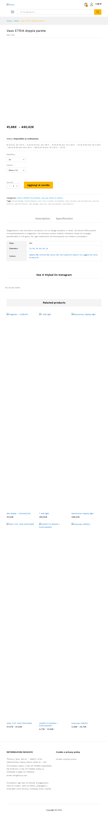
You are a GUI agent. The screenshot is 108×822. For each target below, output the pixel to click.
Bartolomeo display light (83, 513)
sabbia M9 (33, 255)
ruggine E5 (87, 255)
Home (9, 21)
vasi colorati (70, 201)
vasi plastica (67, 204)
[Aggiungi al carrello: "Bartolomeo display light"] (83, 509)
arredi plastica (30, 201)
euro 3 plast (48, 201)
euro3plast (59, 201)
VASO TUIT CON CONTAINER (19, 723)
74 (30, 248)
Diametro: (11, 154)
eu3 (39, 201)
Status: (10, 139)
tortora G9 (44, 255)
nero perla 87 (66, 255)
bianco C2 (77, 255)
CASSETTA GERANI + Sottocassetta (48, 724)
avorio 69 (54, 255)
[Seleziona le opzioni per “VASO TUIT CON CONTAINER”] (18, 719)
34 (37, 248)
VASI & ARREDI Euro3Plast (28, 198)
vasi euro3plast (54, 204)
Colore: (10, 165)
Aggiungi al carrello (38, 185)
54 (33, 248)
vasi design (33, 204)
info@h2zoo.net (20, 775)
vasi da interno (21, 204)
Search (97, 12)
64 (40, 248)
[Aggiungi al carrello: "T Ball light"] (51, 509)
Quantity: (10, 182)
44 (43, 248)
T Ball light (44, 513)
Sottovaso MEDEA (80, 723)
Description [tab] (42, 218)
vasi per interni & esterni (52, 198)
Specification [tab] (64, 218)
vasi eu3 (43, 204)
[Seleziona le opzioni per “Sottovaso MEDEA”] (83, 719)
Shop (16, 21)
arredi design (17, 201)
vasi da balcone (84, 201)
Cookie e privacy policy (66, 759)
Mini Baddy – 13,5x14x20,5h (19, 513)
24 (47, 248)
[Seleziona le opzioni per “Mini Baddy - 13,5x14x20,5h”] (18, 509)
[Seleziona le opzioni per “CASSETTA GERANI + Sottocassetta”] (51, 719)
